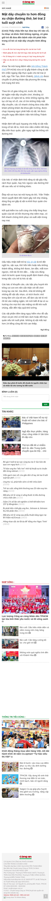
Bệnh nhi (38, 76)
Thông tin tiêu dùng (13, 717)
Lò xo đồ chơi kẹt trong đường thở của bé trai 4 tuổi (22, 49)
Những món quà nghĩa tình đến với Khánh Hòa (34, 653)
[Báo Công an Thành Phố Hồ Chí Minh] (28, 2)
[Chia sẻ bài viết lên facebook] (43, 27)
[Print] (47, 27)
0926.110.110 (14, 895)
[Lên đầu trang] (45, 896)
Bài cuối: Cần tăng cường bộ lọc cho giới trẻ (33, 641)
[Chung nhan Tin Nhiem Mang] (15, 897)
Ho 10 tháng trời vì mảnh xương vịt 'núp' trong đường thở (24, 56)
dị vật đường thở (26, 336)
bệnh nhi (37, 336)
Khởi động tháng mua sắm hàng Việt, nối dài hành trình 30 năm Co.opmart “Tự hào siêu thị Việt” (25, 754)
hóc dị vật (31, 262)
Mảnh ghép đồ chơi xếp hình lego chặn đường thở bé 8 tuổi (24, 53)
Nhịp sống (7, 582)
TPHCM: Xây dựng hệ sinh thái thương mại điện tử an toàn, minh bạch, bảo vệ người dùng (34, 778)
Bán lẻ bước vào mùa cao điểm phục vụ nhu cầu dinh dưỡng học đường (34, 766)
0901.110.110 (24, 895)
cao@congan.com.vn (15, 888)
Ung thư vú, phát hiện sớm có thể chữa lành (22, 482)
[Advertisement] (25, 554)
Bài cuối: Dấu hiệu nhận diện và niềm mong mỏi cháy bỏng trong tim (34, 630)
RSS (47, 8)
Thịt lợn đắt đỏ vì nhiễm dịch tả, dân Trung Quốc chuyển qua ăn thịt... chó (34, 448)
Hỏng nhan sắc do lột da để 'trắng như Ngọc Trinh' (25, 521)
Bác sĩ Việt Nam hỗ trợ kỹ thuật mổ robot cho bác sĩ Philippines (34, 420)
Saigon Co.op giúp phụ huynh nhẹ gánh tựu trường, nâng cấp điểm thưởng (34, 792)
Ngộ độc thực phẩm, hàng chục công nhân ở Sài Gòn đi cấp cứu (35, 434)
